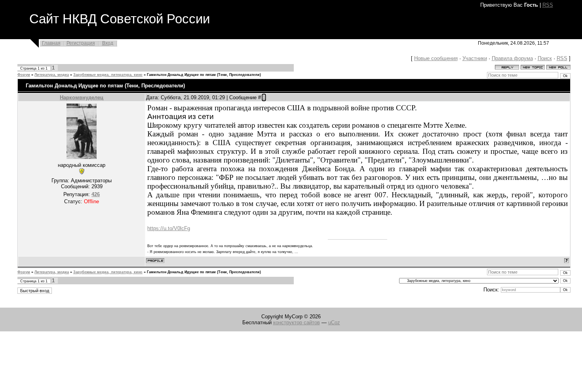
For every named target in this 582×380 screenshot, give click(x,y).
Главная (51, 43)
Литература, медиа (51, 75)
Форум (23, 75)
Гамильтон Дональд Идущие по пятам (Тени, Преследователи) (204, 75)
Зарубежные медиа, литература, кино (108, 75)
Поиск (545, 58)
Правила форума (512, 58)
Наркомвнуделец (81, 97)
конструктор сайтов (296, 322)
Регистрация (81, 43)
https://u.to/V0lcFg (168, 228)
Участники (474, 58)
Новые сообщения (436, 58)
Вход (107, 43)
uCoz (334, 322)
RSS (547, 5)
